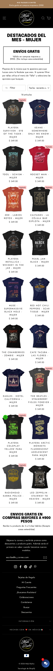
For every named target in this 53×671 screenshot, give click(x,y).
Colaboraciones (26, 597)
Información (27, 621)
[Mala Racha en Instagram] (15, 566)
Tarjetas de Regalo (26, 577)
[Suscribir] (45, 557)
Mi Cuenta (26, 582)
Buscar (26, 607)
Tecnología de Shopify (26, 668)
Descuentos (26, 612)
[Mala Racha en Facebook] (20, 566)
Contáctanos (26, 602)
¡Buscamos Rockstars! (26, 592)
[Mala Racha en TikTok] (30, 566)
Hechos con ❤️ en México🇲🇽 (26, 630)
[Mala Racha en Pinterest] (25, 566)
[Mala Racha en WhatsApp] (35, 566)
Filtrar (12, 87)
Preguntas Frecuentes (26, 587)
